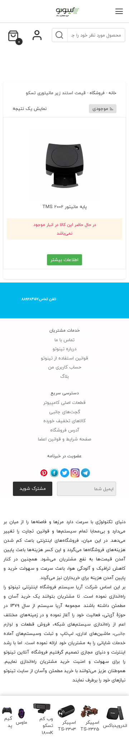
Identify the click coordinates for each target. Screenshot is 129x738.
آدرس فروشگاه (64, 430)
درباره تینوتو (64, 349)
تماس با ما (64, 340)
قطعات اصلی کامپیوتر (64, 402)
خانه (112, 93)
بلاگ (64, 376)
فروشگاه (97, 93)
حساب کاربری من (64, 367)
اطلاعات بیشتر (64, 260)
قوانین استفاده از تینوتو (64, 358)
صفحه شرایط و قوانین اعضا (64, 439)
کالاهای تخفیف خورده (64, 421)
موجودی (100, 108)
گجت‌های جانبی (64, 412)
